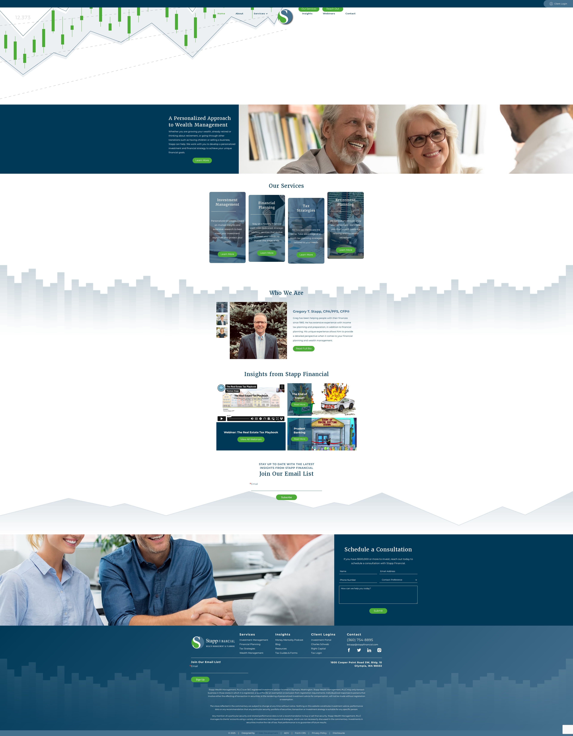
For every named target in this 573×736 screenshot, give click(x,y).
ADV (286, 733)
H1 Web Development (266, 733)
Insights (307, 13)
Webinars (329, 13)
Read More (299, 404)
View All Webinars (251, 439)
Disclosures (339, 733)
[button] (261, 14)
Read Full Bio (304, 349)
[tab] (222, 307)
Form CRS (300, 733)
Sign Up (200, 679)
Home (221, 13)
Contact (350, 13)
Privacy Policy (319, 733)
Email (254, 484)
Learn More (202, 160)
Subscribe (286, 497)
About (239, 13)
